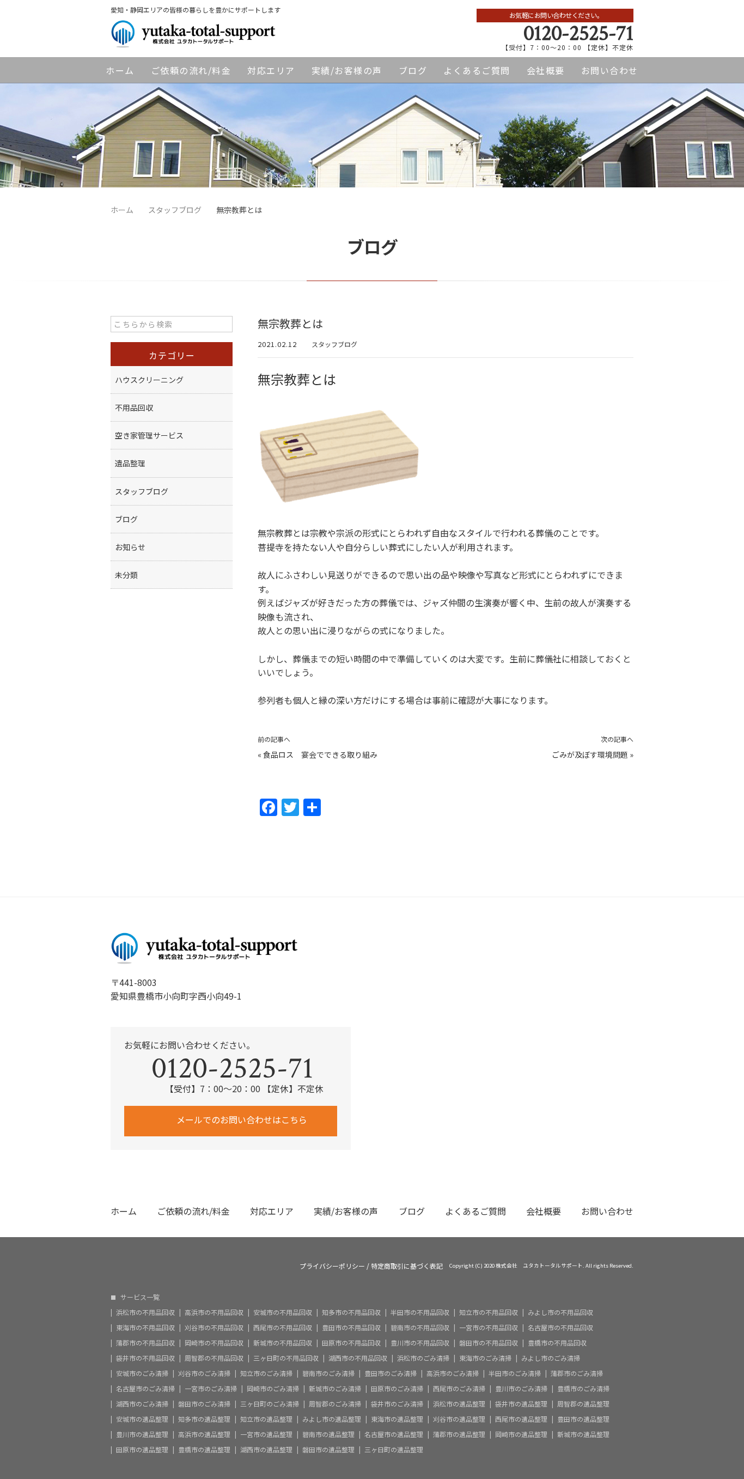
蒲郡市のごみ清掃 (577, 1373)
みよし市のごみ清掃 (550, 1358)
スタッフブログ (334, 344)
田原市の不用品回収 (351, 1343)
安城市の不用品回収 (282, 1312)
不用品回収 (134, 407)
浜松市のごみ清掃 (423, 1358)
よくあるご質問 (476, 70)
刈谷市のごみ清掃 (204, 1373)
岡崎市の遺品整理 (521, 1434)
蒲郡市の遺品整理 (459, 1434)
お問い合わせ (609, 70)
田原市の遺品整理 (142, 1449)
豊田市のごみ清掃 (390, 1373)
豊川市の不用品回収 (420, 1343)
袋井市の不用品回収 (145, 1358)
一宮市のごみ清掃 (211, 1388)
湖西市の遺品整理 (266, 1449)
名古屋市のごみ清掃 (145, 1388)
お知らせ (130, 546)
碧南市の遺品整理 (328, 1434)
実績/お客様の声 (347, 70)
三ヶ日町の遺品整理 (393, 1449)
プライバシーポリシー (332, 1266)
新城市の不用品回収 (282, 1343)
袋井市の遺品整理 (521, 1404)
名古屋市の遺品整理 (393, 1434)
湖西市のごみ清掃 (142, 1404)
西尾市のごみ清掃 (459, 1388)
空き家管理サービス (149, 435)
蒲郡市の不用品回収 (145, 1343)
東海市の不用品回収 (145, 1327)
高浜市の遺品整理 (204, 1434)
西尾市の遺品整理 (521, 1419)
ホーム (120, 70)
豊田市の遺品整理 (583, 1419)
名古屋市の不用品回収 (560, 1327)
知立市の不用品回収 (488, 1312)
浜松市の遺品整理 (459, 1404)
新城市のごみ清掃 (335, 1388)
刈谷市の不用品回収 (214, 1327)
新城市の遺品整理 (583, 1434)
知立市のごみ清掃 (266, 1373)
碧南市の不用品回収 (420, 1327)
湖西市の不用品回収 (357, 1358)
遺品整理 (130, 463)
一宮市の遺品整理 (266, 1434)
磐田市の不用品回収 (488, 1343)
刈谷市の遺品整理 (459, 1419)
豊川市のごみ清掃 (521, 1388)
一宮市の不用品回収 (488, 1327)
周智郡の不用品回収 (214, 1358)
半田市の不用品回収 (420, 1312)
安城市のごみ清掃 (142, 1373)
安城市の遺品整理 (142, 1419)
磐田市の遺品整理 (328, 1449)
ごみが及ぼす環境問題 (590, 754)
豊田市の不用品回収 (351, 1327)
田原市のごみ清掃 (397, 1388)
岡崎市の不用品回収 (214, 1343)
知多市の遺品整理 (204, 1419)
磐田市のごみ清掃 (204, 1404)
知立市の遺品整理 (266, 1419)
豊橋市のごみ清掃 (583, 1388)
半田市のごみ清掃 (515, 1373)
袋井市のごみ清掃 (397, 1404)
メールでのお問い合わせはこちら (240, 1119)
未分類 (126, 574)
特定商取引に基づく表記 (407, 1266)
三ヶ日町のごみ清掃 (269, 1404)
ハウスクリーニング (149, 379)
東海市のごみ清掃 (485, 1358)
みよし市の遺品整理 (331, 1419)
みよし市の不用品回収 (560, 1312)
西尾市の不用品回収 (282, 1327)
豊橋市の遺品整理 (204, 1449)
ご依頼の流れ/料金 (191, 70)
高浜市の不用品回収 (214, 1312)
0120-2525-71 (578, 33)
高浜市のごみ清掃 (452, 1373)
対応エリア (271, 70)
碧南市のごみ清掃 (328, 1373)
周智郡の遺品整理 (583, 1404)
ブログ (413, 70)
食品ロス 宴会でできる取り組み (324, 754)
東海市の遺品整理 (397, 1419)
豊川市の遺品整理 (142, 1434)
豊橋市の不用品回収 (557, 1343)
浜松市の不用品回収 (145, 1312)
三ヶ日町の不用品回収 (286, 1358)
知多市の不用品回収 (351, 1312)
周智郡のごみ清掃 (335, 1404)
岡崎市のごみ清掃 (273, 1388)
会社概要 (546, 70)
